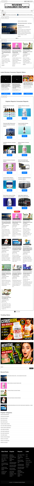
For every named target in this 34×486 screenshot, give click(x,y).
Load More (17, 211)
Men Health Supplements (5, 433)
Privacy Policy (28, 460)
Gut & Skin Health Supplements (6, 425)
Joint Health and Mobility (5, 429)
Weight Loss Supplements (16, 50)
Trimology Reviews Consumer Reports (13, 390)
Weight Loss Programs (5, 296)
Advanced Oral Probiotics (5, 416)
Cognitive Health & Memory (5, 423)
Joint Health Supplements (5, 431)
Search (31, 368)
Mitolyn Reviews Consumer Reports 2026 (21, 461)
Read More (19, 36)
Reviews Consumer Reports (20, 482)
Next (19, 311)
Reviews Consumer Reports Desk (24, 26)
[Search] (31, 10)
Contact (27, 466)
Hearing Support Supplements (6, 427)
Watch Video (6, 93)
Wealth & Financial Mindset (6, 50)
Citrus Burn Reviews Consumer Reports (14, 397)
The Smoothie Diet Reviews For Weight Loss (4, 464)
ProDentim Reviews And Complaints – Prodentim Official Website (6, 274)
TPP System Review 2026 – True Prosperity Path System (6, 52)
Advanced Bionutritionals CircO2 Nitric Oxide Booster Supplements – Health (11, 14)
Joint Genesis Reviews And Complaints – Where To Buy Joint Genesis (17, 274)
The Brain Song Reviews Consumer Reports (4, 468)
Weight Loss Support (26, 50)
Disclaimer (27, 458)
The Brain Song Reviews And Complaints (4, 472)
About (27, 456)
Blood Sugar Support (4, 418)
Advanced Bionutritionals (16, 246)
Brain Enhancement (26, 246)
